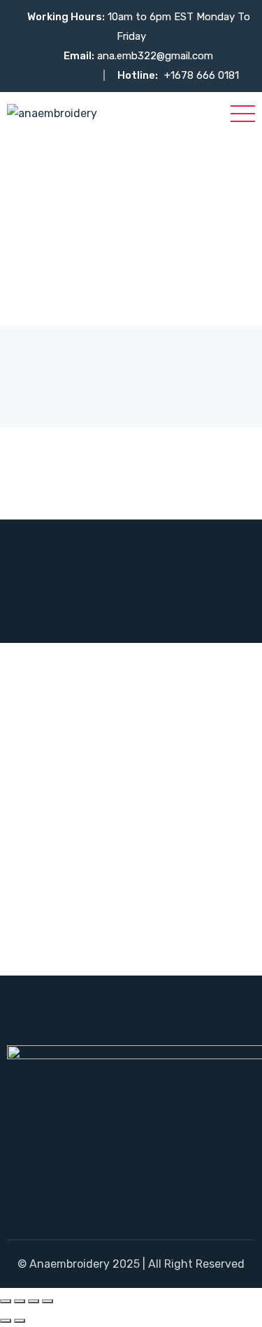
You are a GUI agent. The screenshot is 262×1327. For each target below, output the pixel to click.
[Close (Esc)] (47, 1301)
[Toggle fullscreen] (19, 1301)
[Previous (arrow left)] (5, 1321)
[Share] (33, 1301)
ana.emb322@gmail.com (155, 56)
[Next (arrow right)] (19, 1321)
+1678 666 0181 (201, 75)
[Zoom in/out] (5, 1301)
